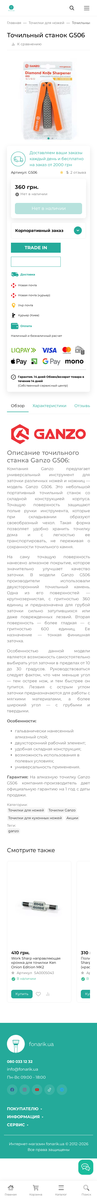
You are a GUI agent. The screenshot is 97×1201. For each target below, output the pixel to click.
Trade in (36, 247)
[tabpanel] (48, 629)
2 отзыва (78, 172)
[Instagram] (24, 1089)
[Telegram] (62, 1089)
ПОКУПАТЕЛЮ (23, 1109)
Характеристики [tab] (49, 405)
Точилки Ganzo (62, 810)
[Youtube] (37, 1089)
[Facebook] (12, 1089)
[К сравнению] (47, 994)
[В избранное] (38, 994)
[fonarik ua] (11, 7)
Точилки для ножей (26, 810)
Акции (72, 818)
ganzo (13, 831)
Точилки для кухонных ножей (35, 818)
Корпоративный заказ (39, 230)
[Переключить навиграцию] (86, 8)
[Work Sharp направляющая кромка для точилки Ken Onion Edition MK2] (39, 905)
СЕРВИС (16, 1125)
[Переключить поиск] (71, 8)
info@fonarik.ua (22, 1069)
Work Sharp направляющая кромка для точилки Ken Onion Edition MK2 (35, 962)
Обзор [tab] (18, 405)
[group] (48, 100)
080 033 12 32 (20, 1061)
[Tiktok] (49, 1089)
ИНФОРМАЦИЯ (23, 1117)
